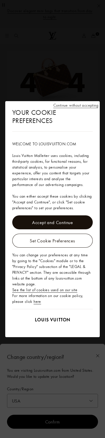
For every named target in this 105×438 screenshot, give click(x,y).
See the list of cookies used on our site (44, 289)
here (37, 301)
